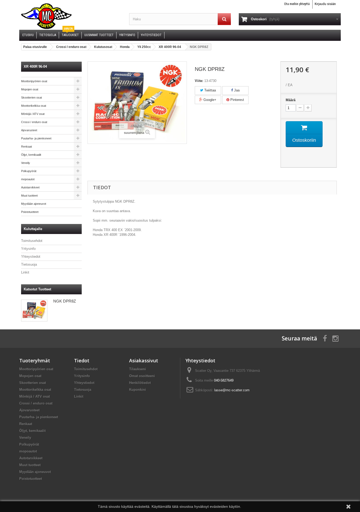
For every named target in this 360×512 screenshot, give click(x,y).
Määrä (290, 100)
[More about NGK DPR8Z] (34, 310)
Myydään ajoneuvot (33, 203)
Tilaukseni (137, 369)
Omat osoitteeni (142, 376)
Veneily (25, 162)
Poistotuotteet (29, 211)
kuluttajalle (33, 229)
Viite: (199, 81)
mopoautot (28, 179)
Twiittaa (209, 90)
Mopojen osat (29, 89)
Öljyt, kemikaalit (31, 154)
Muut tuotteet (29, 195)
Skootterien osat (31, 97)
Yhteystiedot (30, 257)
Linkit (25, 272)
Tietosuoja (29, 264)
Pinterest (236, 100)
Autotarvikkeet (30, 187)
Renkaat (26, 146)
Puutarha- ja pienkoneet (36, 138)
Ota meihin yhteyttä (297, 4)
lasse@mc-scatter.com (232, 390)
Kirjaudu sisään (325, 4)
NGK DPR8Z (64, 301)
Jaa (236, 90)
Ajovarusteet (29, 130)
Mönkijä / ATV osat (33, 113)
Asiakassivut (143, 360)
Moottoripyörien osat (34, 81)
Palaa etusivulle (35, 47)
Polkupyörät (28, 171)
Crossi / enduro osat (34, 122)
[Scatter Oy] (70, 16)
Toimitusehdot (31, 241)
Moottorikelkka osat (33, 105)
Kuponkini (137, 390)
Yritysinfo (28, 249)
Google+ (209, 100)
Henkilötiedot (140, 383)
